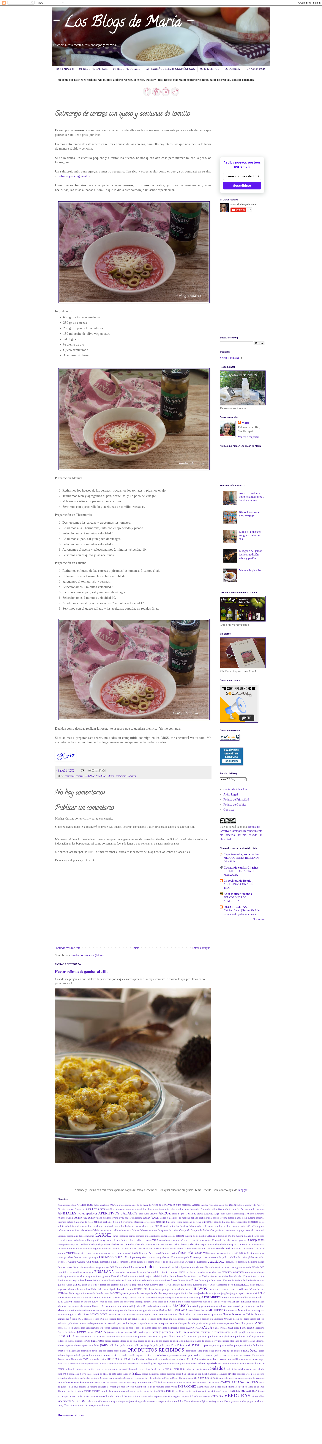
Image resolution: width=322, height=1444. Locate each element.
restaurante (223, 1363)
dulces (151, 1266)
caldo (116, 1230)
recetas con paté (210, 1355)
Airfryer (260, 1205)
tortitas (188, 1391)
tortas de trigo (151, 1391)
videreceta (91, 1401)
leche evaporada (184, 1297)
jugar (240, 1293)
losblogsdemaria (143, 1301)
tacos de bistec (125, 1382)
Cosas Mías (202, 1252)
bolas (261, 1222)
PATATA (100, 1331)
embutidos (63, 1272)
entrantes (164, 1272)
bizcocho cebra (174, 1222)
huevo (188, 1289)
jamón (125, 1293)
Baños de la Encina (245, 1218)
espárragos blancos (254, 1272)
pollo (104, 1345)
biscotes (150, 1222)
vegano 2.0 (187, 1396)
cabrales (218, 1226)
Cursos (132, 1262)
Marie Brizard (144, 1306)
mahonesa (246, 1301)
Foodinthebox (65, 1280)
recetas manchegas (255, 1359)
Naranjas (153, 1314)
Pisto (87, 1341)
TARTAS (251, 1382)
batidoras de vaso (83, 1222)
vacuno (143, 1396)
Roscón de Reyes (155, 1369)
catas (172, 1236)
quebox (245, 1350)
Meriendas (153, 1310)
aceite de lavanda (142, 1205)
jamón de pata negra (140, 1293)
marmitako (221, 1306)
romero (99, 1369)
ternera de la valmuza (153, 1386)
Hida (93, 1289)
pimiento (202, 1336)
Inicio (136, 947)
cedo (108, 1240)
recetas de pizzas (166, 1359)
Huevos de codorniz (219, 1289)
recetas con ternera (228, 1355)
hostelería (179, 1289)
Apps (146, 1213)
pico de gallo (145, 1336)
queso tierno (88, 1355)
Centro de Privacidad (235, 789)
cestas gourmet (239, 1240)
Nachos (136, 1314)
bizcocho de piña (192, 1222)
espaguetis (227, 1271)
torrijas (139, 1391)
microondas (231, 1310)
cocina (107, 1248)
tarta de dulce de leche (179, 1382)
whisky (212, 1401)
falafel (156, 1276)
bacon (155, 1217)
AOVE (81, 1213)
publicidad (208, 1350)
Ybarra (227, 1401)
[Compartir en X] (96, 770)
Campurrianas (217, 1230)
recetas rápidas (109, 1363)
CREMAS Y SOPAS (95, 775)
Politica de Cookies (234, 804)
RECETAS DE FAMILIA (121, 1359)
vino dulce (177, 1401)
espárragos (238, 1271)
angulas (260, 1209)
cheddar (83, 1244)
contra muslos (123, 1253)
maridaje (131, 1306)
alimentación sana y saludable (131, 1209)
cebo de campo (65, 1240)
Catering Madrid (244, 1236)
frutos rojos (204, 1280)
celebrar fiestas (119, 1240)
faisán (142, 1276)
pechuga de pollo (171, 1331)
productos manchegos (69, 1350)
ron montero (114, 1369)
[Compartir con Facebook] (100, 770)
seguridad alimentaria (69, 1378)
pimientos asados (244, 1336)
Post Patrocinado (181, 1345)
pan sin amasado (217, 1323)
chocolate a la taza (139, 1244)
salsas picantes (167, 1374)
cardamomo (88, 1236)
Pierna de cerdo (178, 1336)
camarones (151, 1230)
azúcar (128, 1218)
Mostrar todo (258, 919)
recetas (147, 1355)
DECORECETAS (235, 906)
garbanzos (105, 1284)
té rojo (122, 1386)
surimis (90, 1382)
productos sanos (194, 1350)
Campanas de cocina (168, 1230)
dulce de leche (136, 1267)
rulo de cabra (172, 1368)
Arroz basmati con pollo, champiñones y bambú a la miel (251, 497)
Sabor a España (194, 1369)
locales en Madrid (82, 1301)
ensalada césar (122, 1272)
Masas (61, 1310)
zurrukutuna (103, 1405)
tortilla (161, 1390)
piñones (70, 1341)
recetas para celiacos (68, 1363)
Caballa (192, 1226)
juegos (233, 1293)
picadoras (120, 1336)
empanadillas (75, 1272)
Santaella (213, 1374)
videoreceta (64, 1401)
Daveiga (189, 1262)
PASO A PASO (193, 1328)
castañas (165, 1236)
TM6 (60, 1390)
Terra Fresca (171, 1386)
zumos (74, 1405)
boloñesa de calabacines (79, 1226)
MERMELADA (178, 1310)
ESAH (182, 1272)
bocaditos (253, 1221)
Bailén (163, 1218)
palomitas (62, 1323)
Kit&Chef (259, 1293)
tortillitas (179, 1391)
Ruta (182, 1369)
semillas (119, 1378)
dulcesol (163, 1267)
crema (261, 1253)
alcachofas (103, 1208)
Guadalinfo (174, 1284)
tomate (87, 1390)
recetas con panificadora (188, 1355)
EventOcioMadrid (120, 1276)
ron (105, 1369)
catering (180, 1235)
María (246, 422)
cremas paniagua (90, 1257)
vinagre (113, 1401)
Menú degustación (118, 1310)
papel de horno (127, 1328)
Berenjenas (140, 1222)
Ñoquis (73, 1319)
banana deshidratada (201, 1218)
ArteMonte (190, 1213)
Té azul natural (78, 1386)
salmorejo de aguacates (74, 176)
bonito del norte (112, 1226)
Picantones (131, 1336)
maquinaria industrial (116, 1306)
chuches (215, 1244)
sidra (155, 1378)
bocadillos (241, 1222)
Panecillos (240, 1323)
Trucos (223, 1391)
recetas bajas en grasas (163, 1355)
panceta (230, 1323)
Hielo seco (102, 1289)
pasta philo (233, 1327)
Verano (206, 1396)
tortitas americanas (202, 1391)
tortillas (170, 1390)
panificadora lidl (95, 1327)
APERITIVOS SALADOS (117, 1213)
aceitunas (69, 775)
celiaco (131, 1240)
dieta (69, 1267)
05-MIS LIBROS (209, 68)
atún (223, 1213)
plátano (251, 1341)
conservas (110, 1253)
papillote (162, 1328)
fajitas (149, 1276)
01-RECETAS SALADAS (93, 68)
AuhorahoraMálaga (236, 1213)
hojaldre (121, 1289)
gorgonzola (137, 1284)
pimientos (229, 1336)
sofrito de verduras (254, 1378)
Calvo (143, 1230)
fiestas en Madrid (200, 1276)
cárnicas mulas (143, 1236)
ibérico (252, 1289)
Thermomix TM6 (205, 1386)
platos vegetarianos (83, 1345)
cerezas (79, 775)
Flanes (246, 1276)
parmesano (173, 1328)
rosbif (124, 1369)
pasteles (81, 1331)
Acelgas (196, 1204)
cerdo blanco (166, 1240)
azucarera (137, 1218)
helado (70, 1289)
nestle (200, 1314)
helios (87, 1289)
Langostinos (151, 1297)
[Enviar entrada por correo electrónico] (82, 770)
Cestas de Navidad (221, 1240)
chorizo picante (203, 1244)
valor (150, 1396)
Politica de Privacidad (236, 799)
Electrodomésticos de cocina (219, 1267)
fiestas (187, 1276)
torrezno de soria (127, 1391)
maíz (254, 1301)
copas (157, 1253)
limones (256, 1297)
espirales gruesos (101, 1276)
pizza (94, 1340)
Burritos (184, 1226)
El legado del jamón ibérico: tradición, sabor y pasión (250, 554)
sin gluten (199, 1377)
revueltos (234, 1363)
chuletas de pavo (228, 1244)
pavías (141, 1332)
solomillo (62, 1382)
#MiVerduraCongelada (121, 1205)
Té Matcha (91, 1386)
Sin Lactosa (211, 1377)
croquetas (141, 1257)
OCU (80, 1319)
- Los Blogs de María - (122, 23)
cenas (148, 1240)
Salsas (136, 1373)
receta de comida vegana (130, 1355)
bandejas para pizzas (223, 1218)
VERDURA (217, 1396)
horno (130, 1289)
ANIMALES (67, 1213)
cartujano (156, 1236)
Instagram (77, 1293)
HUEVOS (199, 1289)
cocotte (147, 1248)
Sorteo (83, 1382)
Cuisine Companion (87, 1261)
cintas (261, 1244)
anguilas (251, 1209)
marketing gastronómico (202, 1306)
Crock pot (130, 1257)
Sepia (127, 1378)
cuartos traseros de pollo (215, 1257)
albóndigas (91, 1208)
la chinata (96, 1297)
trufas (72, 1396)
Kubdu (67, 1297)
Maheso (235, 1301)
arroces (153, 1213)
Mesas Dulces (201, 1310)
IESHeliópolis (65, 1293)
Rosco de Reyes (136, 1369)
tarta (165, 1382)
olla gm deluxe (131, 1319)
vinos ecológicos (199, 1401)
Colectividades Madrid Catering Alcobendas (174, 1248)
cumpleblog (106, 1262)
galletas (61, 1284)
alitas (167, 1209)
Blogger (242, 1190)
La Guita (106, 1297)
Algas (112, 1209)
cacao (237, 1226)
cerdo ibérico (180, 1240)
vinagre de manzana (145, 1401)
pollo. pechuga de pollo (146, 1345)
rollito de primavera (75, 1369)
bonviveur (148, 1226)
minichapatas (257, 1310)
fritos (188, 1280)
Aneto (244, 1209)
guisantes (197, 1284)
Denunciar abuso (71, 1415)
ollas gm (167, 1319)
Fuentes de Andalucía (234, 1280)
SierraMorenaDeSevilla (170, 1378)
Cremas (77, 1257)
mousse (128, 1314)
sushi (97, 1382)
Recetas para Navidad (90, 1363)
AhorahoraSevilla (247, 1205)
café (248, 1226)
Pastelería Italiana (67, 1332)
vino (169, 1401)
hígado (112, 1289)
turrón (86, 1396)
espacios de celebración (209, 1272)
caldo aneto (125, 1230)
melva (99, 1310)
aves (121, 1217)
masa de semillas (255, 1306)
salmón (260, 1369)
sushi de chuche (109, 1382)
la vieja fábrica (128, 1297)
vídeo (261, 1396)
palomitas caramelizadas (80, 1323)
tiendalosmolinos (238, 1386)
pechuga (156, 1331)
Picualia (157, 1336)
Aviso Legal (230, 794)
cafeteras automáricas (68, 1230)
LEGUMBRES (211, 1297)
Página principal (64, 68)
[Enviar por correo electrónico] (89, 770)
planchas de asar (238, 1341)
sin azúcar (188, 1378)
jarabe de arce (205, 1293)
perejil (242, 1332)
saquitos (223, 1374)
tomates (132, 775)
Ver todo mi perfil (248, 437)
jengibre (225, 1293)
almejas (175, 1209)
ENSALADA (104, 1272)
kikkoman (249, 1293)
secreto (260, 1374)
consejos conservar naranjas (90, 1253)
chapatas (74, 1244)
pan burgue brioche (143, 1323)
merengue (142, 1310)
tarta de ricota (214, 1382)
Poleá (97, 1345)
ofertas (87, 1319)
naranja (144, 1314)
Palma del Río (257, 1319)
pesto (92, 1336)
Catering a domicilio (195, 1236)
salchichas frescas (247, 1369)
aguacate (233, 1204)
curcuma (123, 1262)
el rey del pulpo (176, 1267)
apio (141, 1213)
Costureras (252, 1253)
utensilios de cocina (110, 1396)
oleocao (95, 1319)
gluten (127, 1284)
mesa (190, 1310)
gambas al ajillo (90, 1284)
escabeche (191, 1272)
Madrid (206, 1301)
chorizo (190, 1244)
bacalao (147, 1217)
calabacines (85, 1230)
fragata (75, 1280)
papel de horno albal (146, 1328)
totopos (216, 1391)
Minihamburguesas (67, 1314)
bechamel (107, 1222)
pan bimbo (127, 1323)
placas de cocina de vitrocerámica (212, 1341)
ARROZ (165, 1213)
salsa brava (80, 1374)
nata (161, 1314)
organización (216, 1319)
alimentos (152, 1209)
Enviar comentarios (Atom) (87, 955)
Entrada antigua (201, 947)
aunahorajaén (95, 1217)
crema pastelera (65, 1257)
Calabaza (97, 1230)
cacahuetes (228, 1226)
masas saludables (73, 1310)
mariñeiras (167, 1306)
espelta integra (84, 1276)
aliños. (160, 1209)
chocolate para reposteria (162, 1244)
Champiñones (256, 1239)
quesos (98, 1355)
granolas (163, 1284)
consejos (70, 1252)
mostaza (119, 1314)
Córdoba (164, 1253)
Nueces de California (244, 1314)
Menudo (132, 1310)
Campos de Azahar (200, 1230)
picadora (110, 1336)
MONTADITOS (99, 1314)
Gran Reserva (151, 1284)
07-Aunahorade (256, 68)
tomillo (104, 1391)
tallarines (149, 1382)
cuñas (116, 1262)
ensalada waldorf (138, 1272)
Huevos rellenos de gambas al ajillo (81, 972)
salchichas (232, 1369)
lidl (242, 1297)
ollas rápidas (179, 1319)
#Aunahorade (85, 1204)
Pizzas (100, 1340)
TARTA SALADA (232, 1382)
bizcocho (160, 1221)
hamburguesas (241, 1284)
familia (164, 1276)
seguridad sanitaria (90, 1378)
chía (89, 1244)
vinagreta (161, 1401)
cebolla (78, 1240)
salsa (71, 1374)
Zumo (67, 1405)
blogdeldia (219, 1222)
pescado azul (82, 1336)
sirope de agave (227, 1378)
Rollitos (91, 1369)
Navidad (183, 1314)
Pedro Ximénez (191, 1331)
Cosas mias (186, 1253)
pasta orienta (220, 1328)
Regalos (152, 1363)
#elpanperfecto (101, 1205)
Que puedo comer (231, 1350)
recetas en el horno (209, 1359)
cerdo (154, 1239)
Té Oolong (112, 1386)
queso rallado (74, 1355)
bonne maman (135, 1226)
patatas (110, 1331)
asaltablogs (212, 1213)
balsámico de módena (178, 1218)
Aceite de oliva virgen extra (166, 1204)
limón (247, 1297)
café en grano (257, 1226)
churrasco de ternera (248, 1244)
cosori (234, 1253)
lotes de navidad (166, 1301)
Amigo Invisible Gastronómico (216, 1209)
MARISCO (181, 1306)
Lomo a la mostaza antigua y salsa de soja (250, 535)
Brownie (164, 1226)
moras (111, 1314)
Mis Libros (83, 1314)
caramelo (249, 1230)
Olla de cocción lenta (111, 1319)
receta (114, 1355)
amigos (236, 1209)
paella (236, 1319)
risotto (242, 1363)
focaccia (255, 1276)
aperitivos (91, 1213)
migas (247, 1310)
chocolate (124, 1244)
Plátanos (260, 1341)
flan (240, 1276)
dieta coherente (81, 1267)
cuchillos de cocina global (241, 1257)
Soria (76, 1382)
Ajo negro (80, 1209)
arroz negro (178, 1213)
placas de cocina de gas (150, 1341)
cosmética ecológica (219, 1253)
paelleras (244, 1319)
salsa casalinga (94, 1374)
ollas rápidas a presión (197, 1319)
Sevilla (148, 1378)
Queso (111, 775)
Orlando (228, 1319)
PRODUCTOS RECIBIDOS (156, 1350)
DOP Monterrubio (119, 1267)
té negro (102, 1386)
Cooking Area (146, 1253)
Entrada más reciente (68, 947)
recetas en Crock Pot (187, 1359)
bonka (124, 1226)
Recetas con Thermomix (252, 1355)
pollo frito (114, 1345)
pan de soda (189, 1323)
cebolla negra (89, 1240)
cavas (256, 1236)
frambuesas (86, 1280)
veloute (198, 1396)
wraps (220, 1401)
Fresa (167, 1280)
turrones (94, 1396)
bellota (116, 1222)
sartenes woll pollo (247, 1374)
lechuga (198, 1297)
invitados (88, 1293)
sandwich (203, 1374)
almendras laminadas (189, 1209)
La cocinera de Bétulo (237, 880)
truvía (79, 1396)
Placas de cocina (128, 1341)
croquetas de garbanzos (158, 1257)
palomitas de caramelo (104, 1323)
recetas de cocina (97, 1359)
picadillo (100, 1336)
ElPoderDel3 (258, 1267)
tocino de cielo (71, 1391)
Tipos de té (253, 1386)
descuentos (231, 1262)
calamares (107, 1230)
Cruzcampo (196, 1257)
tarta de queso (199, 1382)
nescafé (192, 1314)
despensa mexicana (247, 1262)
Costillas (241, 1252)
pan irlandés (202, 1323)
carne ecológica (120, 1236)
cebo (262, 1236)
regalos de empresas (167, 1363)
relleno (201, 1363)
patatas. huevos (124, 1332)
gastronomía (117, 1284)
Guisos (213, 1284)
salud (178, 1374)
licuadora (235, 1297)
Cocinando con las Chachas (241, 867)
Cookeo (134, 1252)
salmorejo (121, 775)
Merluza (163, 1310)
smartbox (240, 1378)
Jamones (193, 1293)
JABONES (115, 1293)
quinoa (106, 1355)
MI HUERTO (216, 1310)
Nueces (227, 1314)
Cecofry (101, 1240)
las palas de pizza (167, 1297)
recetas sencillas (139, 1363)
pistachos (80, 1341)
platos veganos (65, 1345)
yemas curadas (238, 1401)
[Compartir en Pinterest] (103, 770)
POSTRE (197, 1345)
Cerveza (200, 1240)
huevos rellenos (239, 1289)
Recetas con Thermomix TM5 (73, 1359)
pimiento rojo (215, 1336)
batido (70, 1222)
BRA (157, 1226)
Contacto (228, 809)
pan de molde (176, 1323)
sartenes (232, 1373)
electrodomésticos (194, 1267)
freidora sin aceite (155, 1280)
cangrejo (240, 1230)
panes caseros (65, 1328)
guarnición (186, 1284)
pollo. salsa (165, 1345)
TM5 (261, 1386)
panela (249, 1323)
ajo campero (68, 1209)
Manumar (62, 1306)
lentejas (225, 1297)
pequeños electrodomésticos (215, 1331)
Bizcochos (207, 1221)
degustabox (216, 1261)
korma (61, 1297)
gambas (77, 1284)
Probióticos (258, 1345)
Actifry (204, 1205)
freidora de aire (100, 1280)
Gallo (69, 1284)
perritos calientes (255, 1332)
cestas (208, 1240)
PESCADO (66, 1336)
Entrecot (174, 1272)
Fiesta (180, 1276)
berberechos (127, 1222)
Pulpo (218, 1350)
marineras (156, 1306)
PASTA (206, 1327)
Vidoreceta (103, 1401)
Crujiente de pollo (180, 1257)
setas (141, 1378)
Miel (240, 1310)
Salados (217, 1368)
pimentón (192, 1336)
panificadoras (111, 1328)
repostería (211, 1363)
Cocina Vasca (135, 1248)
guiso (206, 1284)
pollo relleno (126, 1345)
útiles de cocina (130, 1396)
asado (200, 1213)
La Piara (116, 1297)
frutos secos (216, 1280)
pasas (182, 1328)
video (255, 1396)
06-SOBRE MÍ (233, 68)
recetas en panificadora (232, 1359)
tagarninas (138, 1382)
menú (105, 1310)
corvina (173, 1253)
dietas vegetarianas (99, 1267)
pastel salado (247, 1327)
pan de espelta (161, 1323)
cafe (243, 1226)
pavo (148, 1332)
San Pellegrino (189, 1374)
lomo (95, 1301)
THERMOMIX (187, 1386)
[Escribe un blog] (93, 770)
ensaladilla (153, 1272)
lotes (154, 1301)
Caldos (135, 1230)
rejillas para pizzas (187, 1363)
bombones (98, 1226)
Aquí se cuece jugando (238, 893)
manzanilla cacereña (94, 1306)
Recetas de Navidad (146, 1359)
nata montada (171, 1314)
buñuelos (174, 1226)
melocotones (88, 1310)
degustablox (200, 1262)
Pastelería (259, 1328)
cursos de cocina (145, 1262)
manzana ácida (75, 1306)
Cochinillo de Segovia (69, 1248)
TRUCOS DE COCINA (243, 1390)
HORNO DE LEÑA (144, 1289)
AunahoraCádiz (65, 1218)
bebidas (98, 1221)
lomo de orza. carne (109, 1301)
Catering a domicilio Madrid (220, 1236)
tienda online (221, 1386)
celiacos (140, 1240)
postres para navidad (222, 1345)
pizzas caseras (112, 1341)
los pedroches (127, 1301)
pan (119, 1323)
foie (262, 1276)
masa (229, 1306)
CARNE (103, 1235)
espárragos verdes (67, 1276)
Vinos (187, 1401)
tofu (81, 1391)
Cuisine (72, 1261)
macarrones (196, 1301)
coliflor (201, 1248)
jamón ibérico (158, 1293)
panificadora (78, 1328)
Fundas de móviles (255, 1280)
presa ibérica (245, 1345)
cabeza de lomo (205, 1226)
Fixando (233, 1276)
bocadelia (231, 1222)
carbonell (259, 1230)
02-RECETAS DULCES (126, 68)
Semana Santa (107, 1378)
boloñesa (62, 1226)
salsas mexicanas (150, 1374)
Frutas (194, 1280)
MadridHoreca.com (221, 1301)
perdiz (235, 1332)
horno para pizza (164, 1289)
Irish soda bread (101, 1293)
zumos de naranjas (87, 1405)
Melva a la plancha (250, 570)
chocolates (180, 1244)
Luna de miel (183, 1301)
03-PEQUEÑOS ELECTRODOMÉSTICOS (170, 68)
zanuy (61, 1405)
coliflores (210, 1248)
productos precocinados (115, 1350)
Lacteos (140, 1297)
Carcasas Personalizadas (70, 1236)
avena (115, 1218)
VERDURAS (237, 1395)
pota (236, 1345)
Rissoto (250, 1363)
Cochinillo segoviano (92, 1248)
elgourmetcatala (243, 1267)
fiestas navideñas (219, 1276)
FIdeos (172, 1276)
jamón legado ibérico (177, 1293)
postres (207, 1345)
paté (135, 1331)
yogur (250, 1401)
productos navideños (91, 1350)
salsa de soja (109, 1373)
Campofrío (184, 1230)
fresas (174, 1280)
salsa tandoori (124, 1374)
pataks (91, 1332)
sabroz (206, 1369)
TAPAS (158, 1382)
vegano (176, 1396)
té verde (130, 1386)
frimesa (181, 1280)
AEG (211, 1205)
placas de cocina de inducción (178, 1341)
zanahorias (259, 1401)
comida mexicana (225, 1248)
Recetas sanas (124, 1363)
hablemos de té (225, 1284)
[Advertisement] (248, 127)
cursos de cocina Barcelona (169, 1262)
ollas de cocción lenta (150, 1319)
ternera (138, 1386)
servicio (135, 1378)
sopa (70, 1382)
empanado (88, 1272)
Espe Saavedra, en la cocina (241, 854)
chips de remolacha (108, 1244)
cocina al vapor (120, 1248)
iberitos (260, 1289)
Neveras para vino (212, 1314)
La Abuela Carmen (81, 1297)
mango (261, 1301)
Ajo (59, 1209)
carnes (132, 1236)
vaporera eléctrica (163, 1396)
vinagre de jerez (126, 1401)
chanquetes (63, 1244)
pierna (165, 1336)
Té (68, 1386)
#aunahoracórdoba (67, 1205)
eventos (134, 1276)
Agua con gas (221, 1205)
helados (79, 1289)
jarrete (217, 1293)
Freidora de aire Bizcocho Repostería (127, 1280)
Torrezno (113, 1391)
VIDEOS (78, 1401)
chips (95, 1244)
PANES (258, 1323)
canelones (230, 1230)
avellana (107, 1218)
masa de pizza (240, 1306)
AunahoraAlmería (255, 1213)
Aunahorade (80, 1217)
